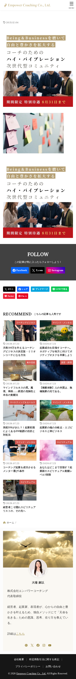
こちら (20, 633)
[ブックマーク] (40, 289)
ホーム (10, 522)
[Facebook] (20, 270)
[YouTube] (49, 645)
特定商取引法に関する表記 (44, 659)
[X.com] (37, 270)
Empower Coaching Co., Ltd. (31, 673)
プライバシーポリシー (27, 666)
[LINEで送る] (60, 289)
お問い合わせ (53, 666)
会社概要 (19, 659)
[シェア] (23, 289)
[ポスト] (9, 289)
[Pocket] (9, 296)
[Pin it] (22, 296)
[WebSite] (26, 645)
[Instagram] (55, 270)
